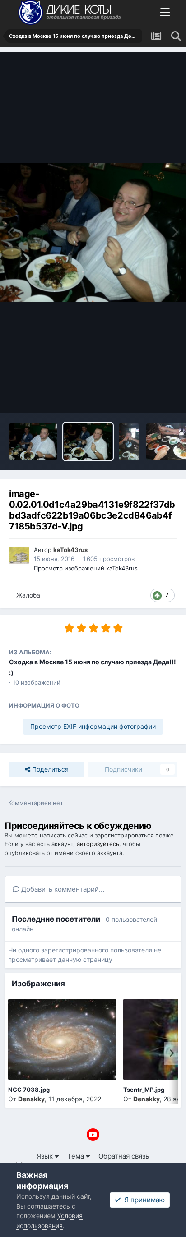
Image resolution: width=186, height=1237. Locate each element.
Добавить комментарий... (61, 889)
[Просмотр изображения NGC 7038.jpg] (62, 1039)
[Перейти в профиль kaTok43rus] (19, 556)
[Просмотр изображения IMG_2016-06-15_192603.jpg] (129, 441)
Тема (76, 1156)
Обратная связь (123, 1156)
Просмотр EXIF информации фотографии (93, 726)
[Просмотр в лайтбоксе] (93, 232)
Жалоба (28, 595)
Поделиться (49, 769)
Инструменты (143, 395)
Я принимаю (143, 1200)
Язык (46, 1156)
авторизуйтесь (98, 843)
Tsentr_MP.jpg (143, 1089)
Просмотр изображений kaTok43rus (86, 568)
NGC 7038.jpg (29, 1089)
